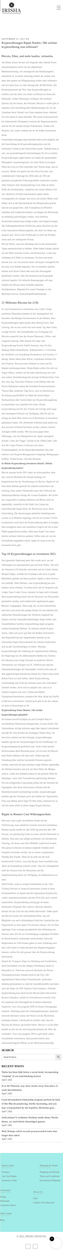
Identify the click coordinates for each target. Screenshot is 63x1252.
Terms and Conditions (50, 1176)
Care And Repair (9, 1176)
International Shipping (50, 1180)
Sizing (3, 1197)
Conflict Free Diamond (43, 1202)
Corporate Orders (8, 1205)
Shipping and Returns (49, 1172)
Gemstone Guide (9, 1180)
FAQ (35, 1198)
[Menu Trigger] (58, 7)
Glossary (6, 1172)
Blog (2, 1220)
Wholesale (4, 1201)
